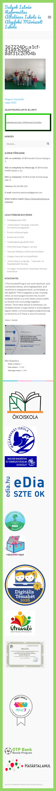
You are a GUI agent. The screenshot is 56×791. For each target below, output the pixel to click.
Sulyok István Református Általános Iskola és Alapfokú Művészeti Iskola (23, 16)
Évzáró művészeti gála (17, 232)
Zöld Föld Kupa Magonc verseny (22, 246)
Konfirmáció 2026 (15, 237)
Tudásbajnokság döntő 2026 (20, 242)
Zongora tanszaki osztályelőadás (22, 256)
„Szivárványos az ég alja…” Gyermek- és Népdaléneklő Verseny (25, 262)
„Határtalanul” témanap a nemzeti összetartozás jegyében (22, 226)
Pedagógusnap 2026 (16, 220)
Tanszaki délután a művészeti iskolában (25, 251)
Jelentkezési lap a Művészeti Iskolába (23, 122)
